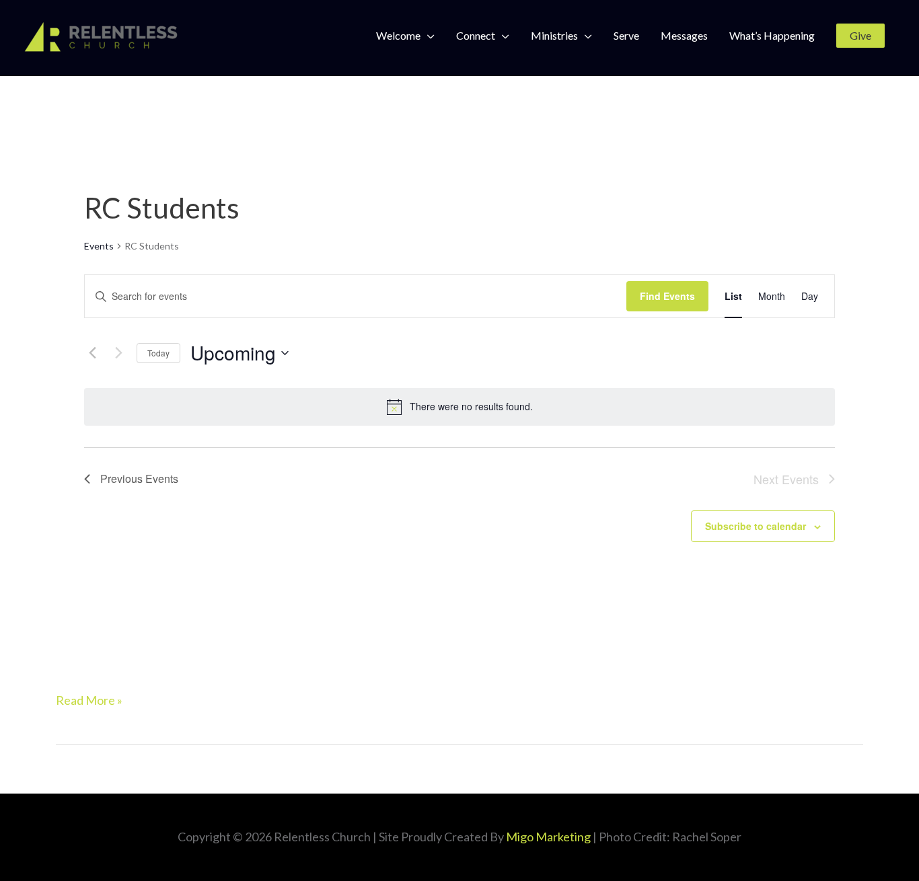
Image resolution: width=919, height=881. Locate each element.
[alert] (459, 407)
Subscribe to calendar (755, 526)
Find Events (667, 296)
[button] (860, 36)
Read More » (89, 698)
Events (99, 246)
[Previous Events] (92, 353)
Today (158, 352)
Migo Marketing (548, 836)
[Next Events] (118, 353)
